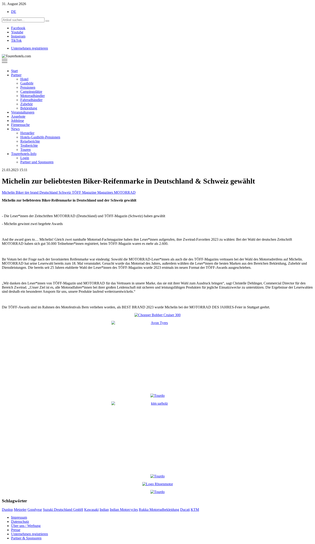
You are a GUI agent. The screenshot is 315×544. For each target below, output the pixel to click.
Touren (25, 150)
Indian (104, 510)
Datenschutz (20, 522)
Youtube (17, 32)
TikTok (16, 40)
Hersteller (27, 133)
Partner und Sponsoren (36, 162)
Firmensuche (20, 125)
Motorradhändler (32, 96)
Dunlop (7, 510)
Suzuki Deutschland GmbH (63, 510)
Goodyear (34, 510)
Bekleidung (28, 108)
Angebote (18, 116)
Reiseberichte (30, 141)
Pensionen (27, 87)
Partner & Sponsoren (26, 538)
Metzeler (20, 510)
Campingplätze (31, 92)
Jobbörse (17, 121)
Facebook (18, 28)
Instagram (18, 36)
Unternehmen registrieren (29, 48)
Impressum (19, 517)
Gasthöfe (26, 83)
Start (14, 71)
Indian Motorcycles (124, 510)
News (15, 129)
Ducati (185, 510)
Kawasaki (91, 510)
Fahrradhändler (31, 100)
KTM (195, 510)
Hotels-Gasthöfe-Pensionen (40, 137)
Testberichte (29, 145)
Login (24, 158)
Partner (16, 75)
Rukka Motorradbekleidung (159, 510)
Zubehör (26, 104)
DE (13, 12)
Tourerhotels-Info (23, 154)
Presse (15, 530)
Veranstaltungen (22, 112)
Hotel (24, 79)
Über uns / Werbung (26, 526)
